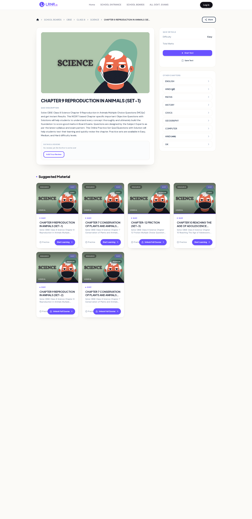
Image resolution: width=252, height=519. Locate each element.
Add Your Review (54, 154)
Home (92, 4)
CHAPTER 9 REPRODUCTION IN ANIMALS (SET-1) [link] (127, 19)
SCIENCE (94, 19)
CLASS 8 (81, 19)
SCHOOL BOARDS (135, 4)
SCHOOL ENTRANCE (110, 4)
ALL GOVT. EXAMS (159, 4)
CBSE (69, 19)
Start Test (189, 53)
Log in (206, 5)
